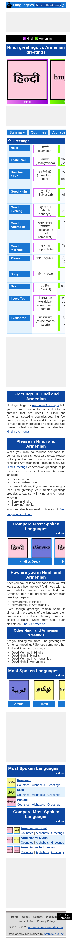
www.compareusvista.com (45, 927)
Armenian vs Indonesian (38, 847)
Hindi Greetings (17, 467)
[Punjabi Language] (11, 802)
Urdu (20, 790)
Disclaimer (52, 916)
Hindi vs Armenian (18, 431)
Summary (17, 132)
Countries (38, 132)
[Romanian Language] (11, 782)
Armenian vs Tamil (34, 828)
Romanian (24, 780)
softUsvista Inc (54, 934)
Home (14, 916)
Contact (37, 916)
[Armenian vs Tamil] (13, 830)
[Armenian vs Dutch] (13, 840)
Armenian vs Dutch (34, 837)
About (25, 916)
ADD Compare (64, 916)
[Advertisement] (38, 22)
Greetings (53, 785)
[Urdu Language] (11, 792)
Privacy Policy (46, 921)
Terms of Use (25, 921)
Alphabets (60, 132)
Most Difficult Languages (52, 5)
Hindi (27, 101)
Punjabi (22, 799)
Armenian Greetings (45, 405)
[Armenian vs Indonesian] (13, 849)
